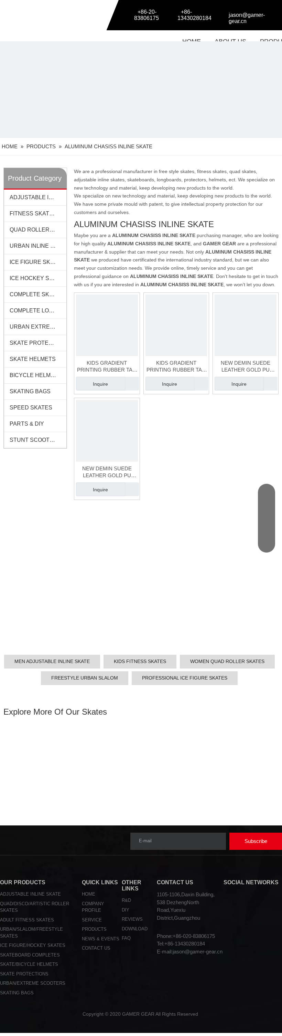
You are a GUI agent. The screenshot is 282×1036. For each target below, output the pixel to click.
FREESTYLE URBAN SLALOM (84, 678)
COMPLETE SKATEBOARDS (38, 294)
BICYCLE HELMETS (36, 375)
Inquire (100, 384)
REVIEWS (132, 919)
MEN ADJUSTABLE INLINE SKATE (52, 661)
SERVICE (92, 919)
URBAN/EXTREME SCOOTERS (32, 983)
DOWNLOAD (135, 928)
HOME (88, 894)
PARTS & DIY (27, 424)
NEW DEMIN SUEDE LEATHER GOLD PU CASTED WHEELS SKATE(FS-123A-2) (245, 366)
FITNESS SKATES (33, 213)
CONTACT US (96, 948)
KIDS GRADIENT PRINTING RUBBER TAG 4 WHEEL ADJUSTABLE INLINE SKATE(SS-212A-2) (176, 366)
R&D (126, 900)
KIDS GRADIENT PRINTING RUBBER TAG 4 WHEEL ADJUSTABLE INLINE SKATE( (107, 366)
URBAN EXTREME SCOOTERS (38, 327)
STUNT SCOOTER (33, 440)
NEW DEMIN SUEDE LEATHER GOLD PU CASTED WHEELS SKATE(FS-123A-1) (107, 472)
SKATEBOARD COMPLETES (30, 955)
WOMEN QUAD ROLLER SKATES (227, 661)
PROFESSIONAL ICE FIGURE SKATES (184, 678)
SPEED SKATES (31, 407)
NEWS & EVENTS (100, 938)
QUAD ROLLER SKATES (38, 230)
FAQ (126, 938)
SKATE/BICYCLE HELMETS (29, 964)
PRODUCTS (94, 929)
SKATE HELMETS (33, 359)
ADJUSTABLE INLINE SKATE (30, 894)
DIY (125, 909)
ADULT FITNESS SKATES (27, 919)
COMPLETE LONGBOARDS (38, 310)
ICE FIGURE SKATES (37, 262)
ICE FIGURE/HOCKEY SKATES (32, 945)
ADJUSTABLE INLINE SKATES (38, 197)
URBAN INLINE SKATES (38, 246)
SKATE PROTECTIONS (38, 343)
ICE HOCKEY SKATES (38, 278)
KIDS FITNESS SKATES (140, 661)
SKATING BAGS (30, 391)
